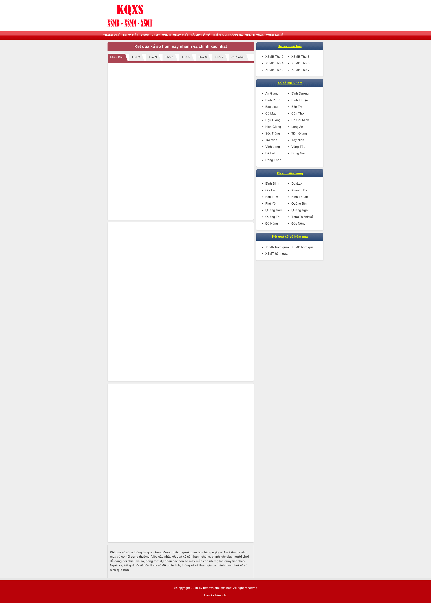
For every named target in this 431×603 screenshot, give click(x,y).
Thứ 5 (186, 57)
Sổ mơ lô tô (200, 35)
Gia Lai (270, 190)
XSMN (166, 35)
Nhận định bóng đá (228, 35)
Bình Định (272, 183)
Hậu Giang (273, 120)
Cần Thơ (297, 113)
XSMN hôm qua (276, 247)
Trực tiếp (131, 35)
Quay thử (180, 35)
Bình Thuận (299, 100)
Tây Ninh (297, 140)
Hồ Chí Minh (300, 120)
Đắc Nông (298, 223)
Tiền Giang (299, 133)
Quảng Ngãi (299, 210)
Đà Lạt (270, 153)
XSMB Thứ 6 (274, 70)
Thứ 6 (202, 57)
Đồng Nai (298, 153)
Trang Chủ (111, 35)
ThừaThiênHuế (302, 217)
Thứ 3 (152, 57)
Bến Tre (297, 106)
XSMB (145, 35)
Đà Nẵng (271, 223)
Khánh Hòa (299, 190)
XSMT (156, 35)
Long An (297, 126)
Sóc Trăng (272, 133)
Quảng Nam (274, 210)
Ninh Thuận (299, 197)
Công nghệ (275, 35)
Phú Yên (271, 203)
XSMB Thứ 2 (274, 56)
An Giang (272, 93)
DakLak (296, 183)
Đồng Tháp (273, 160)
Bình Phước (273, 100)
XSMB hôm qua (302, 247)
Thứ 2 (136, 57)
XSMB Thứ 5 (300, 63)
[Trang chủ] (130, 15)
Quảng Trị (272, 217)
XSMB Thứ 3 (300, 56)
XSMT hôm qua (276, 253)
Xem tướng (254, 35)
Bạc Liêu (271, 106)
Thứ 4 (169, 57)
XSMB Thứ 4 (274, 63)
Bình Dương (300, 93)
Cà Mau (271, 113)
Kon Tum (271, 197)
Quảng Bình (299, 203)
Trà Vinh (271, 140)
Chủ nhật (237, 57)
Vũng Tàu (298, 146)
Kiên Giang (273, 126)
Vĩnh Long (272, 146)
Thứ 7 (219, 57)
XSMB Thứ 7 (300, 70)
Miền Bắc (116, 57)
